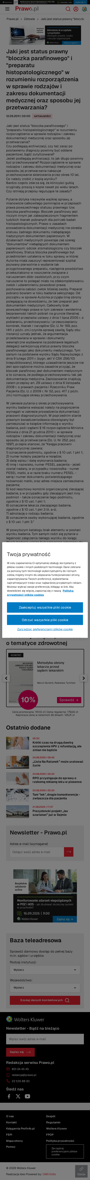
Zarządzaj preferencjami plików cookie (45, 629)
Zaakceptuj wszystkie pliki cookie (45, 607)
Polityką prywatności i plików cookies (40, 592)
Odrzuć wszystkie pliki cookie (45, 620)
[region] (45, 590)
